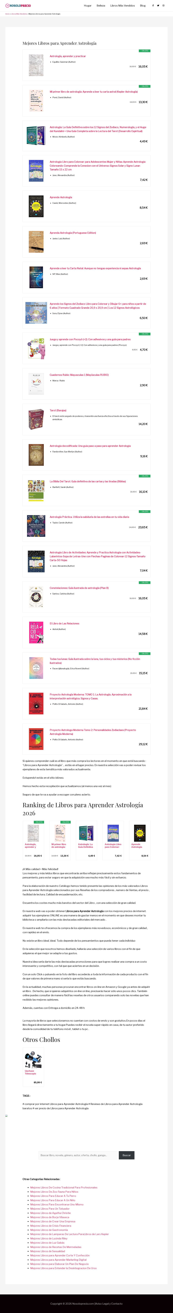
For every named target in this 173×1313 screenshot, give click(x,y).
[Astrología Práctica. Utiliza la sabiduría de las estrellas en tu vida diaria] (36, 526)
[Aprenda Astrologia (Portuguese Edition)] (36, 242)
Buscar (127, 1155)
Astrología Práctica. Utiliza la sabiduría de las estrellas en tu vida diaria (89, 517)
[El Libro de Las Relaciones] (36, 632)
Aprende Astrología (61, 197)
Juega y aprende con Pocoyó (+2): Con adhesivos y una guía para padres (90, 339)
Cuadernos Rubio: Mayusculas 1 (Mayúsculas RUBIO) (79, 374)
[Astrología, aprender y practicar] (36, 65)
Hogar (88, 5)
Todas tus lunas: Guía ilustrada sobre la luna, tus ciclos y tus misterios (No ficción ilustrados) (95, 661)
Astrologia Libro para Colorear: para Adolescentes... (113, 845)
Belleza (101, 5)
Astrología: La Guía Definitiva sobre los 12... (85, 845)
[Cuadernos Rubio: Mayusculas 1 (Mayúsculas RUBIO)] (36, 384)
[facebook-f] (154, 5)
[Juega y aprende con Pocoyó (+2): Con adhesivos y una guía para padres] (36, 348)
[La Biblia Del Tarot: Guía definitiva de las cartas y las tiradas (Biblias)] (36, 490)
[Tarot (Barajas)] (36, 419)
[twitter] (159, 5)
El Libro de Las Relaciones (64, 623)
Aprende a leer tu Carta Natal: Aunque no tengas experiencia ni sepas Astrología (95, 268)
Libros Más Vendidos (122, 5)
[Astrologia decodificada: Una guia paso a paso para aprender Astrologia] (36, 455)
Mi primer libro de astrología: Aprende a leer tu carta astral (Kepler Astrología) (94, 91)
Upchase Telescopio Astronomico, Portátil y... (32, 1072)
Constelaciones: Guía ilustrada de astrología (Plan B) (79, 588)
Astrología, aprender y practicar (68, 56)
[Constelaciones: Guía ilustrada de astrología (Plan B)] (36, 597)
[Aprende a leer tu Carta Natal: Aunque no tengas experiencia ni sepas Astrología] (36, 277)
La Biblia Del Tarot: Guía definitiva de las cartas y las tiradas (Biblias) (88, 481)
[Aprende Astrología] (36, 206)
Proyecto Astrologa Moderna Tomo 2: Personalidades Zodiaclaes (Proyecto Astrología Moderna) (93, 732)
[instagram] (163, 5)
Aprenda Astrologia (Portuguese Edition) (73, 232)
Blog (143, 5)
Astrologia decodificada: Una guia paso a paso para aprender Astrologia (90, 445)
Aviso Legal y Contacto (109, 1303)
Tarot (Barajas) (58, 410)
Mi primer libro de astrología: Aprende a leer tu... (58, 845)
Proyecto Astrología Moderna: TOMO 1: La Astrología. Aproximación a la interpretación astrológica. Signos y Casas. (91, 696)
